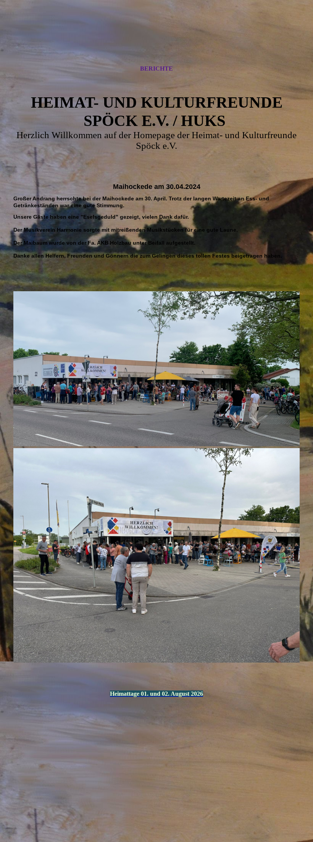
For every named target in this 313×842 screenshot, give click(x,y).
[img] (156, 39)
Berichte (156, 68)
